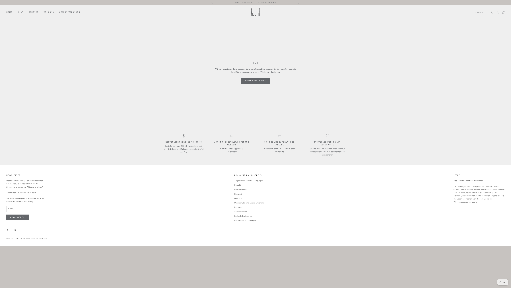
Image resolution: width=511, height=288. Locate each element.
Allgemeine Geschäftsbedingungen (248, 180)
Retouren (238, 207)
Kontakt (33, 12)
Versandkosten (240, 211)
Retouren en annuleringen (245, 220)
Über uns (49, 12)
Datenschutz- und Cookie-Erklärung (249, 203)
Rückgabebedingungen (243, 216)
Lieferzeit (238, 194)
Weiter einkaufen (255, 80)
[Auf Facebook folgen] (7, 229)
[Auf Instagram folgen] (14, 229)
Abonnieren (17, 217)
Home (9, 12)
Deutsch (478, 12)
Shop (20, 12)
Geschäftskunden (69, 12)
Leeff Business (240, 189)
